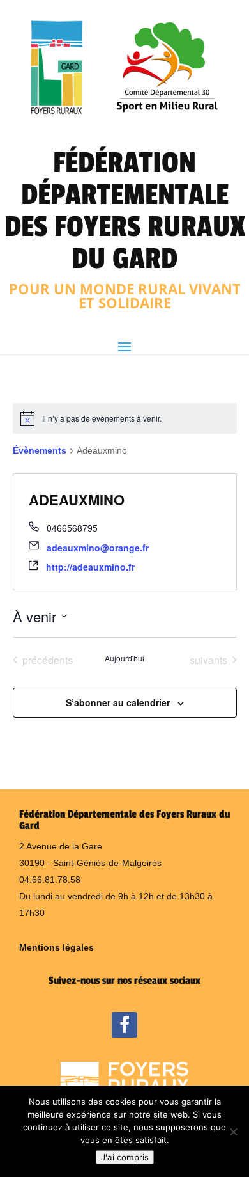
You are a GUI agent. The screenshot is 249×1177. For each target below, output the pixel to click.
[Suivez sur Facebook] (124, 1025)
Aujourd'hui (124, 658)
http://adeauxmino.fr (90, 566)
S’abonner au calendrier (118, 702)
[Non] (233, 1131)
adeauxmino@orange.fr (98, 547)
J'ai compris (125, 1157)
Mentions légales (56, 947)
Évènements (39, 450)
